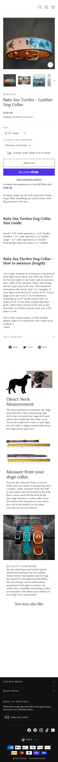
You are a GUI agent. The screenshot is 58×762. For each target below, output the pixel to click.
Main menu (11, 690)
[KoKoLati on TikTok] (47, 730)
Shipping (7, 117)
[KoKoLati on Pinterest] (35, 730)
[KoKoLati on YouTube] (53, 730)
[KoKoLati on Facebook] (29, 730)
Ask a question (12, 337)
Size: (6, 128)
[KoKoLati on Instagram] (41, 730)
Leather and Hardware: (18, 140)
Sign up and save (16, 701)
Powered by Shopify (37, 758)
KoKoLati (9, 94)
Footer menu (13, 681)
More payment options (29, 179)
